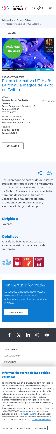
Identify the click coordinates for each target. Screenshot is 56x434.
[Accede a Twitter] (18, 335)
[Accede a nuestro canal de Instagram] (37, 335)
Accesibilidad (12, 355)
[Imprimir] (49, 173)
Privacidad (10, 361)
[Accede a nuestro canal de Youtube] (46, 335)
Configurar (23, 428)
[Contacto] (44, 8)
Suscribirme (16, 312)
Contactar (13, 145)
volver (12, 32)
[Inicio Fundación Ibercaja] (15, 7)
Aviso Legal (10, 349)
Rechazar (40, 428)
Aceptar (7, 428)
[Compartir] (39, 173)
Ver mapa (49, 101)
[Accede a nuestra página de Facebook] (9, 335)
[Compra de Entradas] (39, 8)
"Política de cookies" (41, 419)
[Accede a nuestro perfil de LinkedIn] (28, 335)
